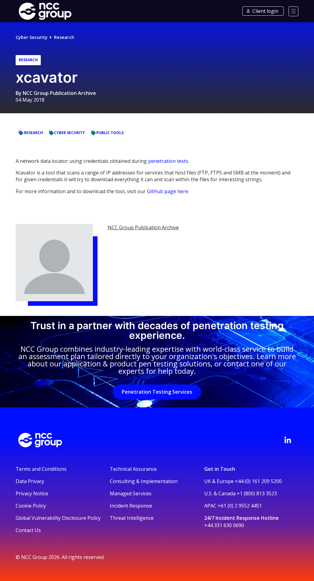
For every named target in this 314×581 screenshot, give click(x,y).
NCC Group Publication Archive (59, 93)
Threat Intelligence (132, 518)
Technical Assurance (133, 469)
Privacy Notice (32, 493)
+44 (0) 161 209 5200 (258, 481)
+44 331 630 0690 (224, 525)
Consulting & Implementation (144, 481)
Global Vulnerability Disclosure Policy (58, 518)
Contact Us (28, 530)
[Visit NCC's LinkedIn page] (287, 440)
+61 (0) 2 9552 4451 (240, 505)
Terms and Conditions (41, 469)
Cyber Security (32, 37)
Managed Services (130, 493)
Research (64, 37)
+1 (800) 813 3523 (257, 493)
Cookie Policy (31, 505)
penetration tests (168, 161)
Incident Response (131, 505)
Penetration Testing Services (157, 391)
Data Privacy (30, 481)
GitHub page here (167, 191)
